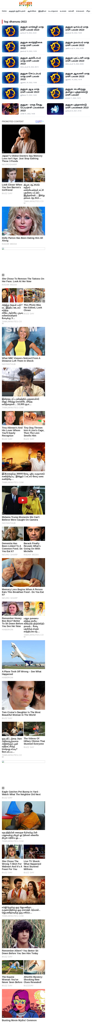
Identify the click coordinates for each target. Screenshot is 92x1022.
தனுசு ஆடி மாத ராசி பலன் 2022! (29, 90)
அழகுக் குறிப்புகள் (17, 11)
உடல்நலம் (53, 11)
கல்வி (71, 11)
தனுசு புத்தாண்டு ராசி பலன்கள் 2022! (77, 106)
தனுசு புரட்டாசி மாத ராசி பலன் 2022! (77, 59)
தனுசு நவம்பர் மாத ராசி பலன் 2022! (77, 44)
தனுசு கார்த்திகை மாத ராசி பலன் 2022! (31, 45)
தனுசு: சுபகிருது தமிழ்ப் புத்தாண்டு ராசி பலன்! (76, 92)
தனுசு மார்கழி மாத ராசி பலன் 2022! (32, 28)
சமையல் (80, 11)
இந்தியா (42, 11)
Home (4, 11)
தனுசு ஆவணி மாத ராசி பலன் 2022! (77, 75)
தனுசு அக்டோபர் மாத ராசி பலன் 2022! (30, 60)
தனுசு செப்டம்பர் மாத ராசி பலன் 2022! (30, 76)
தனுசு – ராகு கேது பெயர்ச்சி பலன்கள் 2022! (32, 107)
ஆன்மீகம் (32, 11)
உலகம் (63, 11)
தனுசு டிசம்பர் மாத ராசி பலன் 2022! (76, 28)
